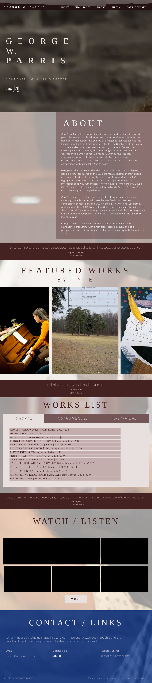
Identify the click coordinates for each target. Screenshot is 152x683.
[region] (65, 456)
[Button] (65, 456)
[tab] (23, 418)
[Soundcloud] (9, 89)
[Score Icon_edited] (16, 89)
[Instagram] (59, 656)
